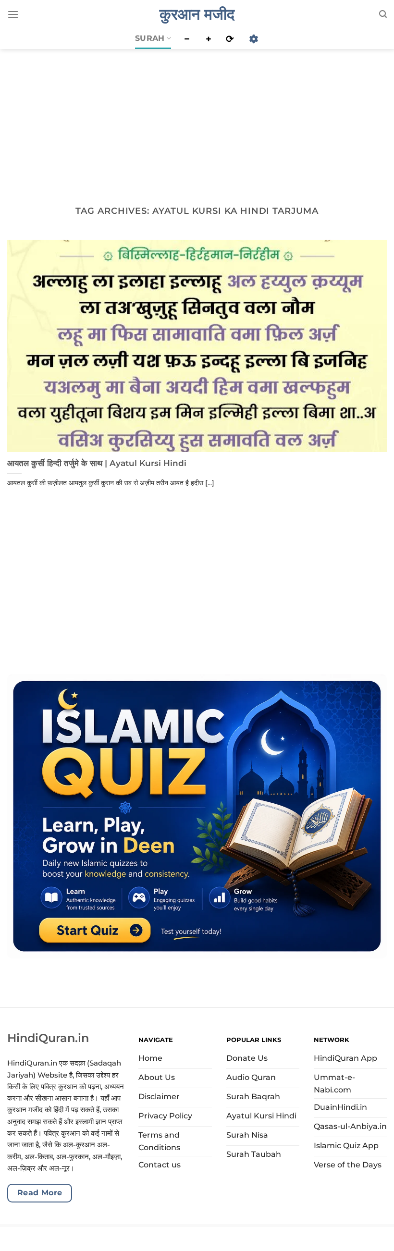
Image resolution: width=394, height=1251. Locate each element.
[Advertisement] (197, 119)
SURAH (150, 38)
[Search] (383, 14)
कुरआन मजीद (197, 14)
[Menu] (13, 14)
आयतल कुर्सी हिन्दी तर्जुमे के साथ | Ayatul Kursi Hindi (96, 463)
